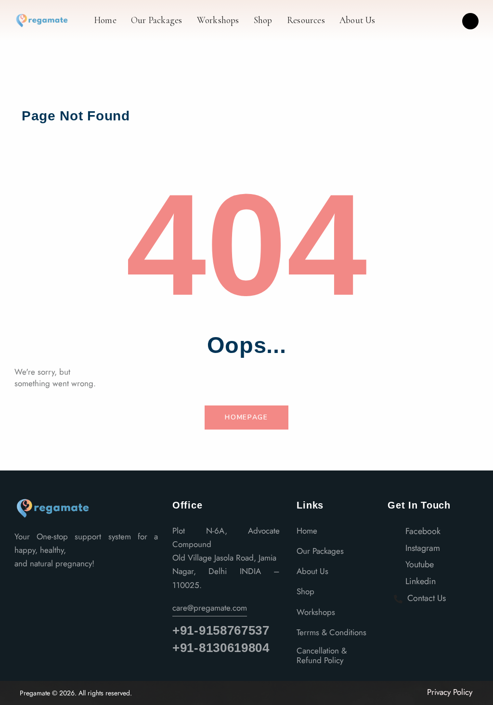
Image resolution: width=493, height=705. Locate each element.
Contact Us (425, 598)
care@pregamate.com (209, 608)
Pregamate (35, 693)
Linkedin (419, 581)
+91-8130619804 (221, 648)
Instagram (421, 548)
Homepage (246, 417)
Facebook (422, 531)
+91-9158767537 (221, 631)
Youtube (418, 564)
